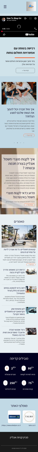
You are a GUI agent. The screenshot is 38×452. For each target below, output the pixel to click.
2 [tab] (21, 143)
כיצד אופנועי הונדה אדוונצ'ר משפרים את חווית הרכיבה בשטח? (14, 332)
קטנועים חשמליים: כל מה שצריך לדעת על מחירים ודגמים (19, 250)
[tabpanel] (19, 110)
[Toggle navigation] (5, 6)
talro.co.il (32, 425)
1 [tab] (24, 143)
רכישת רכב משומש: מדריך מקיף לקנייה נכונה (14, 271)
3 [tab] (17, 143)
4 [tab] (14, 143)
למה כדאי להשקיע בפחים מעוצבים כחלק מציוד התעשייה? (14, 290)
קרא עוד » (29, 135)
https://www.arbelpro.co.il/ (11, 425)
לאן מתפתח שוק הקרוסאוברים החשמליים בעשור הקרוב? (15, 311)
